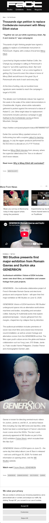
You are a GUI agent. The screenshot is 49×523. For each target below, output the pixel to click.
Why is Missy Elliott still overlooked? (28, 163)
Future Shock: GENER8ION (24, 467)
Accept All (24, 506)
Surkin (42, 475)
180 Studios (34, 475)
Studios (9, 9)
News (4, 17)
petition (6, 47)
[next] (46, 186)
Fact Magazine (24, 4)
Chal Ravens (12, 17)
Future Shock (21, 438)
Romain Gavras (23, 475)
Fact (13, 254)
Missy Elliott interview (19, 150)
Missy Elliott (12, 171)
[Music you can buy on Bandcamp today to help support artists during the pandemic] (15, 198)
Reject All (24, 518)
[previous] (41, 186)
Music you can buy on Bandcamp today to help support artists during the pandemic (15, 211)
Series (29, 9)
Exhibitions (19, 9)
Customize (24, 512)
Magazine (38, 9)
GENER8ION (11, 475)
